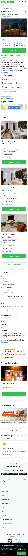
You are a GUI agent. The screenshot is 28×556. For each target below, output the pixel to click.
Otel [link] (4, 6)
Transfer (4, 507)
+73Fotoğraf (8, 34)
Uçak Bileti (5, 491)
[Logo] (7, 2)
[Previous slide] (3, 130)
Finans (3, 511)
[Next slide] (25, 130)
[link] (1, 6)
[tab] (4, 56)
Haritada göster (15, 107)
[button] (14, 27)
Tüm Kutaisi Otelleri (7, 8)
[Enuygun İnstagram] (11, 467)
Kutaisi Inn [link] (18, 6)
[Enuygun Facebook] (8, 467)
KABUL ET (21, 553)
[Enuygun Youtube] (20, 467)
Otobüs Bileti (5, 499)
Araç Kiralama (6, 503)
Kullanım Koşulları (20, 534)
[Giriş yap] (22, 2)
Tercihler (3, 553)
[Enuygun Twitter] (14, 467)
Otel (3, 495)
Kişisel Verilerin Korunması (9, 534)
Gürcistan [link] (8, 6)
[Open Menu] (26, 2)
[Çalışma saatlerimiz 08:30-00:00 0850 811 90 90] (18, 1)
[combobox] (8, 45)
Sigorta (4, 515)
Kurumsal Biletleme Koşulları (14, 536)
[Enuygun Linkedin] (17, 467)
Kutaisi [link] (13, 6)
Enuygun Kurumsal (7, 519)
